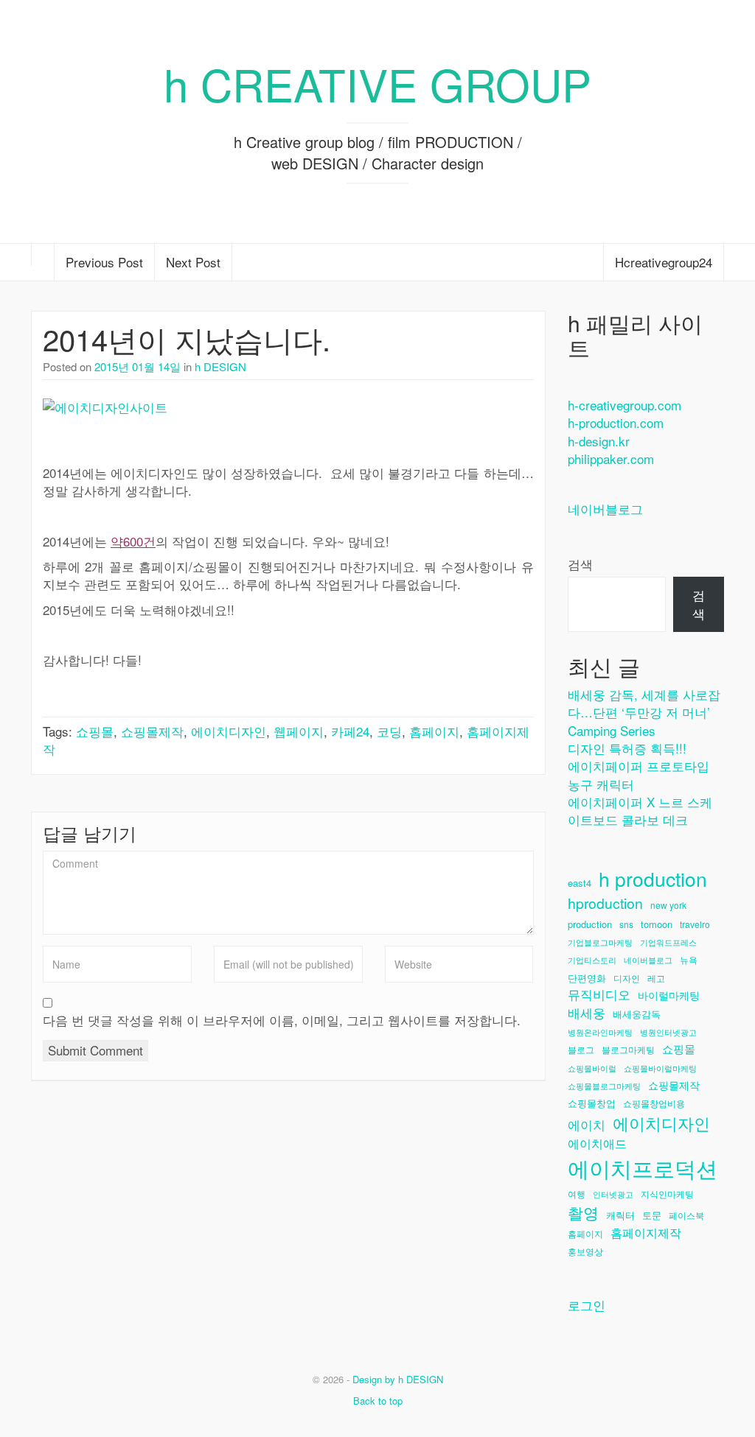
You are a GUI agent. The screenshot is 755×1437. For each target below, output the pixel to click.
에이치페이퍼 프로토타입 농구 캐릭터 (638, 774)
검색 (580, 564)
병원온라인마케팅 (600, 1032)
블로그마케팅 (628, 1049)
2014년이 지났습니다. (186, 338)
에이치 (586, 1125)
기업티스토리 (592, 960)
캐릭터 (620, 1215)
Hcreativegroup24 (663, 262)
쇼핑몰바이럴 (592, 1068)
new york (668, 905)
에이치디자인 (228, 731)
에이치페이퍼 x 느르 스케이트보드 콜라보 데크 (640, 811)
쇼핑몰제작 (152, 731)
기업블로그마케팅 (600, 942)
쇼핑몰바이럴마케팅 (660, 1068)
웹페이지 (299, 731)
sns (626, 924)
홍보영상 (585, 1251)
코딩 (389, 731)
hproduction (605, 903)
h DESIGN (220, 366)
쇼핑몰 (95, 731)
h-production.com (616, 422)
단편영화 (587, 978)
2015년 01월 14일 (137, 366)
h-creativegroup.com (624, 405)
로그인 (586, 1305)
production (590, 924)
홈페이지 (434, 731)
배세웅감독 (637, 1014)
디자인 (626, 978)
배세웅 (586, 1013)
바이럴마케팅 (669, 995)
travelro (695, 924)
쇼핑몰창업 (592, 1103)
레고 (656, 978)
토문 (651, 1215)
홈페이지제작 (645, 1232)
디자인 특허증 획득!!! (627, 748)
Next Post (193, 262)
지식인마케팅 (667, 1193)
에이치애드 (597, 1143)
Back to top (378, 1401)
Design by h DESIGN (397, 1379)
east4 (579, 883)
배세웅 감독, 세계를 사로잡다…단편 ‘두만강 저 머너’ (644, 703)
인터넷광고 (613, 1194)
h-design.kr (599, 441)
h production (653, 879)
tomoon (656, 924)
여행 (576, 1193)
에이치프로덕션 (642, 1168)
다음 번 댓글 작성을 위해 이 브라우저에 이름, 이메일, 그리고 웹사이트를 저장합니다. (282, 1020)
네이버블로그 (605, 508)
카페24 (350, 731)
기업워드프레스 (668, 942)
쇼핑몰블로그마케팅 (604, 1086)
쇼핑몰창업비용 (654, 1103)
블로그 (581, 1049)
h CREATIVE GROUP (377, 83)
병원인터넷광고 (668, 1032)
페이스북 (686, 1215)
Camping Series (611, 730)
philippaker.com (611, 458)
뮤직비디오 (599, 994)
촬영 (583, 1212)
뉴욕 (688, 959)
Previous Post (104, 262)
